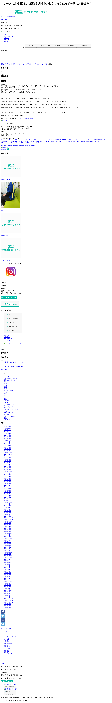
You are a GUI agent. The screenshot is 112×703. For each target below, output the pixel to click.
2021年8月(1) (7, 490)
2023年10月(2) (8, 455)
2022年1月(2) (7, 483)
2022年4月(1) (7, 480)
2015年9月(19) (8, 604)
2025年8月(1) (7, 435)
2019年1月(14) (8, 536)
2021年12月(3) (8, 485)
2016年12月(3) (8, 578)
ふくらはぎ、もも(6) (10, 404)
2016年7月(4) (7, 586)
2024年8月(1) (7, 442)
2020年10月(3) (8, 502)
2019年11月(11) (8, 519)
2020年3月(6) (7, 512)
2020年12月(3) (8, 499)
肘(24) (5, 388)
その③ (32, 118)
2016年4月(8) (7, 592)
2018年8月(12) (8, 545)
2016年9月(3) (7, 583)
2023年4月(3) (7, 464)
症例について (39, 64)
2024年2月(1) (7, 449)
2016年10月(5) (8, 581)
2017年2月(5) (7, 574)
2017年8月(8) (7, 564)
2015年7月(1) (7, 607)
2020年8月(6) (7, 504)
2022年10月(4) (8, 473)
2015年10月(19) (8, 602)
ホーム (6, 34)
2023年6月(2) (7, 461)
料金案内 (6, 39)
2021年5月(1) (7, 492)
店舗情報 (6, 41)
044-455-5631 (4, 663)
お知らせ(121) (8, 376)
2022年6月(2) (7, 478)
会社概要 (6, 650)
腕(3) (5, 399)
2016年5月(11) (8, 590)
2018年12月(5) (8, 538)
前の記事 (5, 147)
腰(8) (5, 395)
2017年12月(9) (8, 557)
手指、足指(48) (8, 412)
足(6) (5, 397)
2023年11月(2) (8, 454)
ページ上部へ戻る (6, 628)
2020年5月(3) (7, 509)
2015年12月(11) (8, 598)
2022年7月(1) (7, 476)
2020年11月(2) (8, 500)
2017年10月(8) (8, 561)
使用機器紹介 (8, 338)
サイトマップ (8, 653)
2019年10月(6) (8, 521)
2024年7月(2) (7, 443)
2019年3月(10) (8, 533)
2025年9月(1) (7, 433)
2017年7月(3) (7, 566)
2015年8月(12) (8, 605)
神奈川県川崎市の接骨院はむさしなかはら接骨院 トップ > (18, 64)
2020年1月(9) (7, 516)
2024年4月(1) (7, 447)
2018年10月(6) (8, 542)
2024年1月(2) (7, 450)
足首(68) (6, 402)
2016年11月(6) (8, 579)
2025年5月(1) (7, 437)
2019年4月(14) (8, 531)
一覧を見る (4, 369)
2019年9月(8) (7, 523)
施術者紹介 (7, 337)
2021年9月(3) (7, 488)
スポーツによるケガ (10, 36)
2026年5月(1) (7, 426)
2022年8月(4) (7, 474)
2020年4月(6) (7, 511)
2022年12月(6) (8, 471)
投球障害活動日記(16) (10, 378)
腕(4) (5, 418)
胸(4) (5, 411)
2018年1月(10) (8, 555)
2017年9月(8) (7, 562)
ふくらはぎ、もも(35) (10, 406)
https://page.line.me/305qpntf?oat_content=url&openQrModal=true (18, 145)
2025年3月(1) (7, 438)
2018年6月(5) (7, 548)
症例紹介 (6, 652)
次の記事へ (4, 149)
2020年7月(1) (7, 505)
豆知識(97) (7, 414)
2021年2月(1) (7, 495)
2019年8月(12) (8, 524)
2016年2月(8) (7, 595)
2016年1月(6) (7, 597)
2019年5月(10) (8, 530)
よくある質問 (8, 340)
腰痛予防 (3, 210)
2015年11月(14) (8, 600)
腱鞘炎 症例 (5, 235)
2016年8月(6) (7, 585)
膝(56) (5, 385)
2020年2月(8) (7, 514)
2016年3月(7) (7, 593)
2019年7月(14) (8, 526)
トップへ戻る (5, 631)
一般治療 (6, 38)
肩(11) (5, 393)
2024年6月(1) (7, 445)
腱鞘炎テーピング (6, 179)
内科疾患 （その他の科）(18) (13, 409)
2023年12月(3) (8, 452)
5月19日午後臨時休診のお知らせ (13, 362)
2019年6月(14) (8, 528)
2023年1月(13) (8, 469)
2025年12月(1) (8, 430)
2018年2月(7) (7, 554)
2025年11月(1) (8, 431)
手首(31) (6, 400)
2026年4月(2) (7, 428)
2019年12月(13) (8, 517)
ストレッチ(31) (8, 390)
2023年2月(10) (8, 468)
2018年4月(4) (7, 550)
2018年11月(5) (8, 540)
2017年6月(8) (7, 567)
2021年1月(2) (7, 497)
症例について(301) (9, 380)
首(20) (5, 387)
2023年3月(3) (7, 466)
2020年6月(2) (7, 507)
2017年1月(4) (7, 576)
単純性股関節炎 (5, 260)
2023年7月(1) (7, 459)
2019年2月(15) (8, 535)
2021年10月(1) (8, 486)
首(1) (5, 392)
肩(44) (5, 381)
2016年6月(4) (7, 588)
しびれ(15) (7, 419)
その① (21, 118)
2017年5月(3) (7, 569)
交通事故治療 (8, 643)
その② (27, 118)
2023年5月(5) (7, 462)
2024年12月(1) (8, 440)
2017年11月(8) (8, 559)
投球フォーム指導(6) (10, 416)
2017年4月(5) (7, 571)
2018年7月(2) (7, 547)
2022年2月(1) (7, 481)
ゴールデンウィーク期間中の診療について (16, 366)
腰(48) (5, 383)
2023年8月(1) (7, 457)
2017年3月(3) (7, 573)
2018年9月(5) (7, 543)
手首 (45, 64)
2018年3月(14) (8, 552)
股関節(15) (7, 407)
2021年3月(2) (7, 493)
